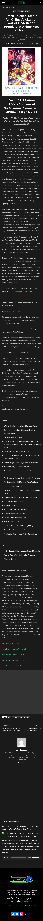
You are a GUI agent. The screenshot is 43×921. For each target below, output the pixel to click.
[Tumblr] (19, 762)
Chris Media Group (26, 901)
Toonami (27, 11)
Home (4, 7)
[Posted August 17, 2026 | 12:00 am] (21, 836)
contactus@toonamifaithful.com (25, 905)
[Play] (5, 858)
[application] (21, 858)
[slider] (37, 857)
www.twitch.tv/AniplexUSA (12, 666)
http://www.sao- (17, 291)
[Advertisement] (21, 692)
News (14, 11)
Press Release (11, 7)
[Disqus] (21, 795)
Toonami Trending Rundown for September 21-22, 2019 (11, 729)
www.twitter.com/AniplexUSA (13, 654)
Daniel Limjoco (10, 43)
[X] (23, 762)
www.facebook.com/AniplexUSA (14, 649)
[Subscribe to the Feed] (18, 821)
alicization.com (30, 291)
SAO (9, 717)
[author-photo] (21, 747)
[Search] (40, 2)
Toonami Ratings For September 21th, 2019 (34, 729)
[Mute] (33, 858)
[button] (3, 2)
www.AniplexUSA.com (10, 643)
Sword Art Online (17, 717)
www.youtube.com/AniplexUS (14, 660)
